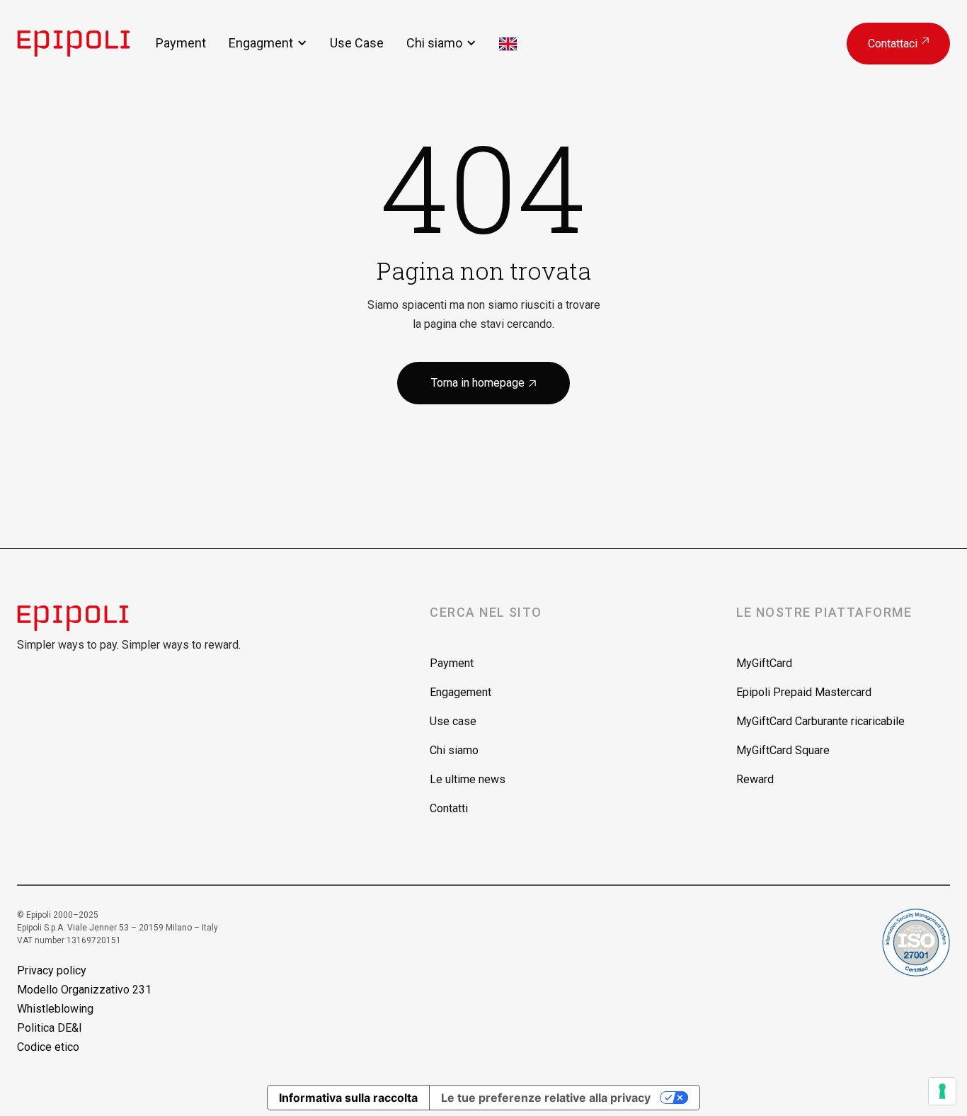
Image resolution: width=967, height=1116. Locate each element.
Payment (181, 42)
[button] (268, 42)
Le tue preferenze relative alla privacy (546, 1098)
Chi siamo (434, 42)
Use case (453, 721)
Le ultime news (467, 779)
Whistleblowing (55, 1008)
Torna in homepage (483, 382)
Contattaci (898, 43)
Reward (755, 779)
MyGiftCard (764, 663)
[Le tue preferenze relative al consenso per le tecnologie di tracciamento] (942, 1091)
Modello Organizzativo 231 (84, 989)
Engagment (261, 42)
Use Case (357, 42)
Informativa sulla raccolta (348, 1098)
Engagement (460, 692)
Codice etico (48, 1047)
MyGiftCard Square (783, 750)
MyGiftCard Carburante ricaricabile (820, 721)
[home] (86, 43)
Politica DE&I (49, 1028)
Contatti (449, 808)
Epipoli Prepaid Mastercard (803, 692)
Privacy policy (51, 970)
